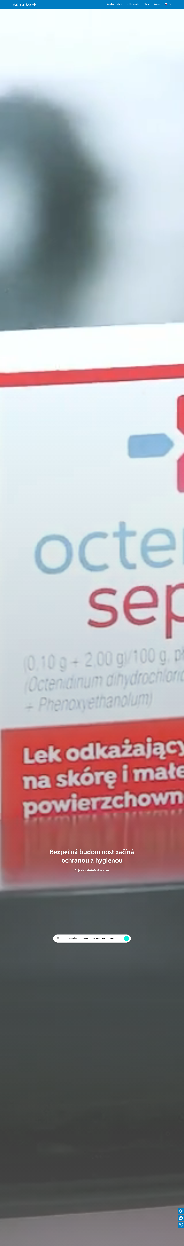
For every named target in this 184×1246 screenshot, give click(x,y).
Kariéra (157, 4)
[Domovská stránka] (24, 4)
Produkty (73, 938)
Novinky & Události (114, 4)
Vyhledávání (126, 938)
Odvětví (85, 938)
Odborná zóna (99, 938)
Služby (147, 4)
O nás (112, 938)
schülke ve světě (132, 4)
